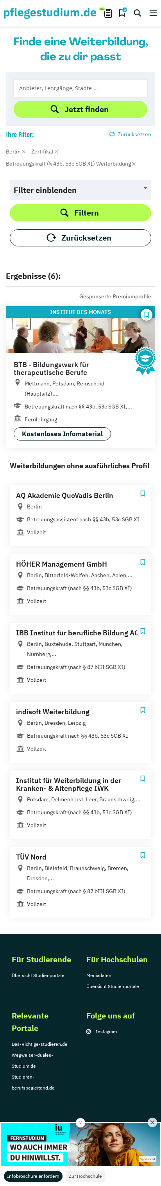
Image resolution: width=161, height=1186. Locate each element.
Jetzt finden (86, 109)
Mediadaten (98, 975)
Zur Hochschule (85, 1176)
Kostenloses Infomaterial (62, 434)
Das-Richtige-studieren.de (40, 1044)
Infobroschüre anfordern (33, 1176)
